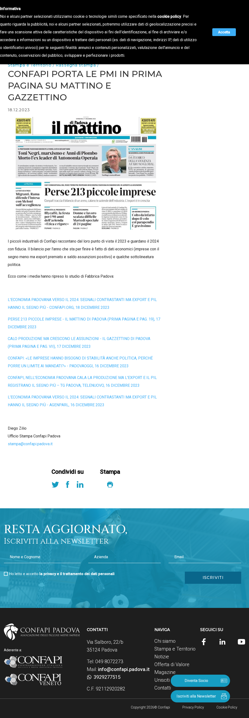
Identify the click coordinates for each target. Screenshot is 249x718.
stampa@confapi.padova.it (30, 444)
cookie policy (169, 16)
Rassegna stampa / (77, 65)
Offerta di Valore (171, 664)
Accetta (224, 32)
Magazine (165, 672)
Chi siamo (165, 641)
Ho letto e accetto (62, 574)
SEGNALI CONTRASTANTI (102, 299)
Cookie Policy (226, 707)
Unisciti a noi (167, 680)
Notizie (161, 657)
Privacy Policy (193, 707)
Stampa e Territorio (175, 649)
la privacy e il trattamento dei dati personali (77, 574)
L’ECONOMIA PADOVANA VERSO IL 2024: (43, 299)
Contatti (162, 688)
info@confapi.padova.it (124, 669)
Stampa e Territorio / (32, 65)
